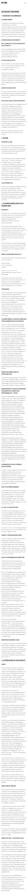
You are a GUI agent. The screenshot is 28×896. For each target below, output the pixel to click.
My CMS (4, 2)
